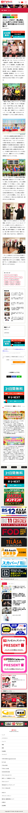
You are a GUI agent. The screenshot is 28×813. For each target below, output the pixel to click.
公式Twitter (6, 332)
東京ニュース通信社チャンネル (8, 778)
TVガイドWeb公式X (6, 788)
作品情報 (4, 751)
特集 (3, 744)
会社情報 (4, 805)
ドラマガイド (5, 738)
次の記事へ (24, 467)
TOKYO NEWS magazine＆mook (9, 758)
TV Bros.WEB (4, 765)
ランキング (4, 754)
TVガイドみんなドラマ (7, 775)
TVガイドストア (5, 781)
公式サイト (6, 329)
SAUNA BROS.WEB (6, 771)
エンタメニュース (6, 15)
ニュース (4, 741)
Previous (2, 724)
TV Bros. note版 (5, 768)
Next (26, 724)
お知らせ (4, 792)
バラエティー (14, 15)
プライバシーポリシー (6, 795)
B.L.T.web (4, 762)
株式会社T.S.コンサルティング (8, 785)
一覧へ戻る (14, 467)
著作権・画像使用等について (8, 799)
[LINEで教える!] (12, 17)
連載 (3, 748)
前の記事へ (4, 467)
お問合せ (4, 802)
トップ (3, 735)
